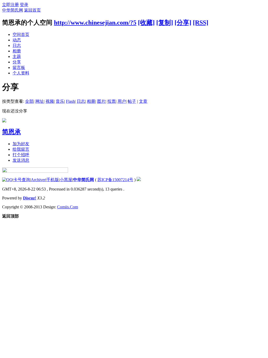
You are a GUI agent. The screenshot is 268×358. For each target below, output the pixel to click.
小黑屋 (66, 179)
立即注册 (10, 4)
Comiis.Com (67, 207)
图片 (101, 101)
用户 (122, 101)
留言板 (19, 67)
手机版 (52, 179)
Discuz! (29, 198)
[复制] (164, 22)
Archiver (38, 179)
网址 (39, 101)
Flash (70, 101)
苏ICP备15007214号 (115, 179)
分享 (17, 62)
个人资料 (21, 73)
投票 (111, 101)
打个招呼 (21, 155)
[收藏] (146, 22)
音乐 (60, 101)
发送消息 (21, 160)
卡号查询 (21, 179)
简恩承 (11, 131)
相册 (17, 51)
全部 (29, 101)
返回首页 (32, 10)
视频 (50, 101)
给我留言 (21, 149)
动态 (17, 40)
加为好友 (21, 144)
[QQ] (7, 179)
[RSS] (200, 22)
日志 (17, 45)
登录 (24, 4)
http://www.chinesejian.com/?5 (95, 22)
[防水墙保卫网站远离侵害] (139, 179)
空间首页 (21, 34)
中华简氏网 (12, 10)
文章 (143, 101)
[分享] (183, 22)
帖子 (132, 101)
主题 (17, 56)
